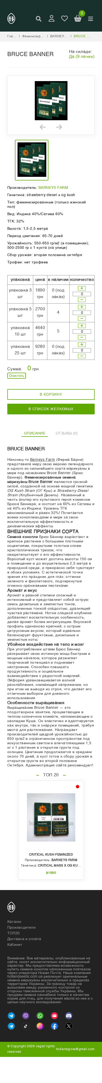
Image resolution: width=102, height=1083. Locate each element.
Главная (14, 36)
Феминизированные (38, 36)
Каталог (14, 922)
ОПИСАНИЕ (34, 433)
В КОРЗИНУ (51, 394)
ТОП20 (13, 933)
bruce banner (87, 36)
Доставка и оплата (24, 939)
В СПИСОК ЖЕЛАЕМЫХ (51, 409)
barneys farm (63, 36)
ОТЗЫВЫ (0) (67, 433)
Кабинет (14, 945)
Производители (21, 927)
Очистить (16, 376)
